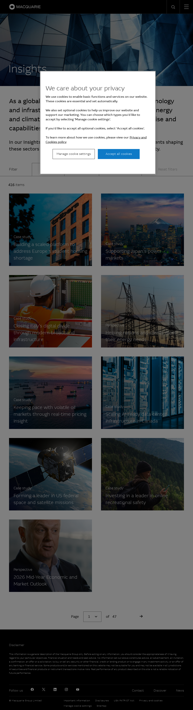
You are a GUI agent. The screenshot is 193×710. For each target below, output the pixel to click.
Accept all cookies (119, 154)
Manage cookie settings (74, 154)
